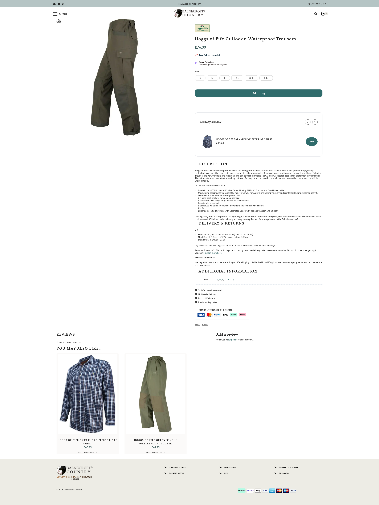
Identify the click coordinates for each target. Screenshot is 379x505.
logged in (232, 339)
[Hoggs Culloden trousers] (116, 78)
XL (225, 279)
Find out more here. (212, 252)
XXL (230, 279)
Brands (205, 324)
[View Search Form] (316, 13)
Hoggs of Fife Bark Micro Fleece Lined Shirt (244, 139)
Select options (86, 453)
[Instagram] (63, 3)
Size (197, 71)
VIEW (312, 141)
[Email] (54, 3)
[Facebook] (59, 3)
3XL (235, 279)
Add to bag (258, 93)
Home (197, 324)
